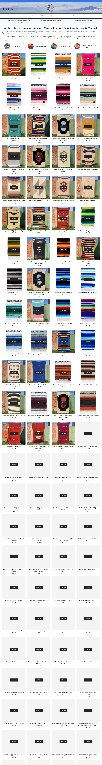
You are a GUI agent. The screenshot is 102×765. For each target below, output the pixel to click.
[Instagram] (6, 9)
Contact (75, 16)
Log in (86, 8)
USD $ (90, 8)
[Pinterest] (8, 9)
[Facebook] (3, 9)
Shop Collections (43, 16)
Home (26, 16)
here (6, 40)
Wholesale (67, 16)
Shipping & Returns (56, 16)
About (33, 16)
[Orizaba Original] (51, 8)
